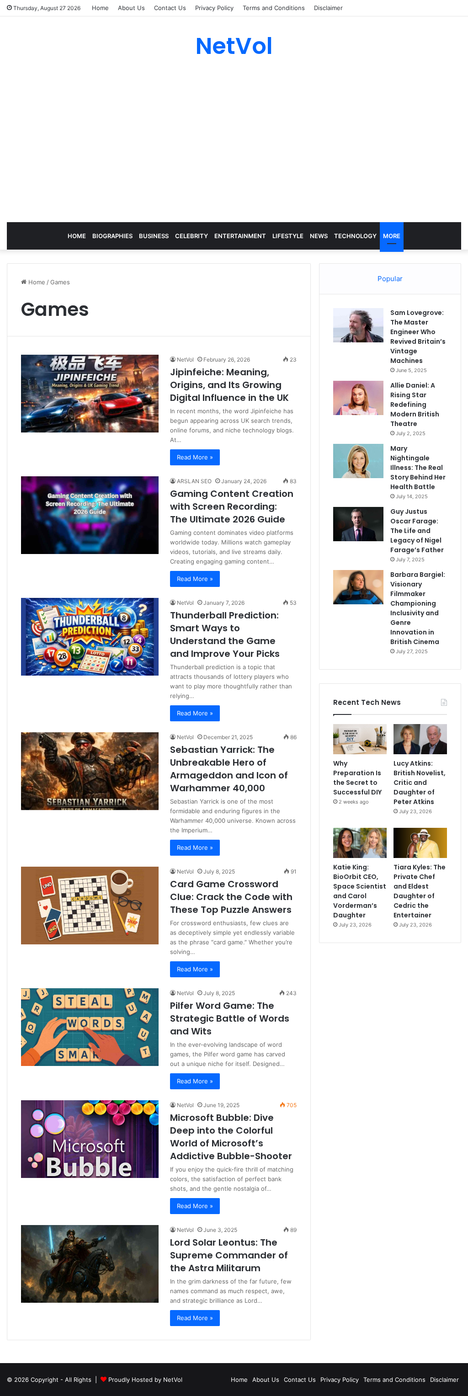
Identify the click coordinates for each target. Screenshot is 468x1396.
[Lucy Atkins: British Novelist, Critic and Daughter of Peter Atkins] (420, 739)
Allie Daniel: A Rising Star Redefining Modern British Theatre (414, 404)
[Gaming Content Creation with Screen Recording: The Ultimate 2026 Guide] (90, 515)
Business (154, 236)
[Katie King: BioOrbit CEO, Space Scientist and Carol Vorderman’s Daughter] (360, 843)
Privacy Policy (214, 7)
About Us (131, 7)
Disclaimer (328, 7)
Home (100, 7)
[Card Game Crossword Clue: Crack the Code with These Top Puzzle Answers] (90, 905)
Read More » (195, 457)
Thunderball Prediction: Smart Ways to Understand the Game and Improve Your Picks (225, 634)
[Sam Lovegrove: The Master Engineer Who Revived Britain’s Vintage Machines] (358, 325)
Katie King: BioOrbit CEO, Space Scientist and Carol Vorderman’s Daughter (359, 891)
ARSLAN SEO (194, 481)
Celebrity (191, 236)
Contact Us (170, 7)
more (391, 236)
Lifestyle (287, 236)
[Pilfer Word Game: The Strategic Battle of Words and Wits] (90, 1027)
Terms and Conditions (274, 7)
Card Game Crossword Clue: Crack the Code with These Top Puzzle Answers (231, 897)
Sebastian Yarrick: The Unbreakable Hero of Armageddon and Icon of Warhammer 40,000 (229, 768)
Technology (355, 236)
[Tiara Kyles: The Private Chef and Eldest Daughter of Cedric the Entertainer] (420, 843)
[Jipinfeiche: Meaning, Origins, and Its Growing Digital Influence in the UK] (90, 393)
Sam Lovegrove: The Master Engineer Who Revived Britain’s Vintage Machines (418, 336)
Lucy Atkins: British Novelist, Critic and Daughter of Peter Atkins (420, 782)
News (319, 236)
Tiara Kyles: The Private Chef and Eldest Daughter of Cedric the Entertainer (420, 891)
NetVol (185, 359)
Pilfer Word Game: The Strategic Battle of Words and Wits (229, 1018)
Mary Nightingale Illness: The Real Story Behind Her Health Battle (418, 467)
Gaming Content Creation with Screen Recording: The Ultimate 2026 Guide (231, 506)
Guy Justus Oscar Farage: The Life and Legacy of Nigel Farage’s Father (417, 530)
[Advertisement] (234, 140)
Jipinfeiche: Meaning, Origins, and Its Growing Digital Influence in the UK (229, 385)
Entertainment (240, 236)
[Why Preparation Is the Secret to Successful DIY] (360, 739)
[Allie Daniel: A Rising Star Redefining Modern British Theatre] (358, 398)
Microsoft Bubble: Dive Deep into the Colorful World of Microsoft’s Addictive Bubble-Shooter (231, 1136)
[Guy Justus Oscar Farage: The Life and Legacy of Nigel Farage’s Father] (358, 524)
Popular (390, 278)
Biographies (112, 236)
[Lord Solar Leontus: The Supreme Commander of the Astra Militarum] (90, 1263)
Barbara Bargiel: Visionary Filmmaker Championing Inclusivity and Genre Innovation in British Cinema (417, 608)
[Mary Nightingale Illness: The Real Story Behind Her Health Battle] (358, 461)
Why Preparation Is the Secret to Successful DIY (357, 778)
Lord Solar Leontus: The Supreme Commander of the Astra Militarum (229, 1255)
